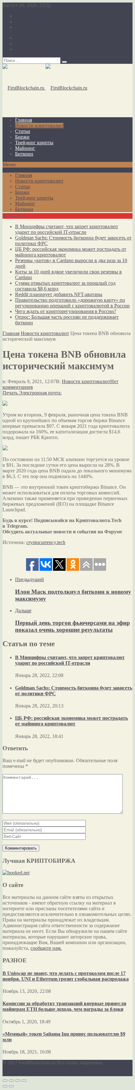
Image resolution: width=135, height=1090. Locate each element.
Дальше (23, 610)
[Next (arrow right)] (11, 1086)
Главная (23, 120)
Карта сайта (27, 21)
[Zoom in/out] (23, 1081)
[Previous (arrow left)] (5, 1086)
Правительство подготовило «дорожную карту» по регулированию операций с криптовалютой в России (72, 302)
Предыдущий (29, 579)
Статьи (22, 131)
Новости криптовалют (39, 125)
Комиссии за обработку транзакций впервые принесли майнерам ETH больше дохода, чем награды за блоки (64, 1006)
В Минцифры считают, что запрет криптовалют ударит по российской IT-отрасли (66, 229)
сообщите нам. (46, 948)
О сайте (23, 16)
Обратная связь (31, 27)
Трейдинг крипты (34, 142)
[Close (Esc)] (5, 1081)
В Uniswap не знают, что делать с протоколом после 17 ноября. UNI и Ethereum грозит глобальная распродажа (66, 976)
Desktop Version (19, 1073)
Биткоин (24, 154)
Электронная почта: (40, 392)
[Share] (11, 1081)
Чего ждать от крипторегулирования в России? (65, 311)
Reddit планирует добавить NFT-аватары (58, 294)
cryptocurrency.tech (45, 542)
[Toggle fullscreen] (17, 1081)
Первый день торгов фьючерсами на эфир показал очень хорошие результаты (72, 626)
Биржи (22, 137)
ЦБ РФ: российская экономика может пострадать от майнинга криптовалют (71, 720)
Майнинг (25, 148)
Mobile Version (52, 1073)
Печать (10, 392)
